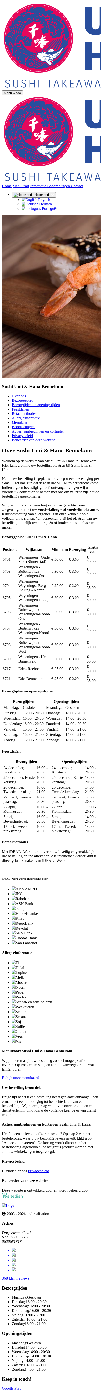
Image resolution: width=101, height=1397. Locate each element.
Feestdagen (20, 409)
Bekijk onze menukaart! (20, 1078)
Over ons (19, 396)
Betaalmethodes (24, 414)
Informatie (38, 186)
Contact (77, 186)
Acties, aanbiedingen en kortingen (38, 431)
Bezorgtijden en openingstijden (36, 405)
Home (7, 186)
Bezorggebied (22, 400)
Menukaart (21, 186)
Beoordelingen (59, 186)
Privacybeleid (22, 436)
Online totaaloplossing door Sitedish (30, 1393)
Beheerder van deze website (33, 440)
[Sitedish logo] (8, 1205)
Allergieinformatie (26, 418)
